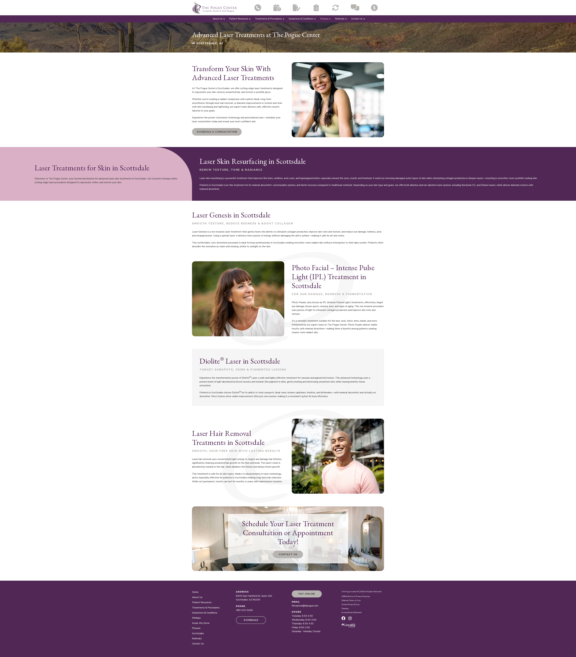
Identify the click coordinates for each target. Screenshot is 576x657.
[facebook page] (343, 618)
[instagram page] (350, 618)
